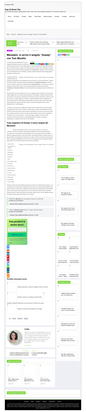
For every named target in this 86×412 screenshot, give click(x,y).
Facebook (26, 401)
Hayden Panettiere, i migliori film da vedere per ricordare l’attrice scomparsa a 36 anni (29, 380)
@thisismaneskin (19, 210)
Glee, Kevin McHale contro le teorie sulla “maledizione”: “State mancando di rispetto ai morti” (74, 262)
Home (9, 16)
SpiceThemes (47, 408)
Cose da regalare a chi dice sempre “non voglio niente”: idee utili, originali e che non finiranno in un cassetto (68, 179)
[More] (52, 64)
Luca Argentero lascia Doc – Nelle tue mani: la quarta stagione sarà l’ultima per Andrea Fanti (62, 275)
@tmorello (18, 199)
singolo (22, 50)
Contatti (24, 16)
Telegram (44, 401)
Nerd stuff (72, 16)
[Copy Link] (50, 64)
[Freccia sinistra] (76, 43)
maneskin (19, 50)
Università (10, 21)
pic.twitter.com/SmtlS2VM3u (16, 211)
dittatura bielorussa (41, 82)
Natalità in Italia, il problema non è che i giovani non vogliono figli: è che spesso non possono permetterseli (68, 294)
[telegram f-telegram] (68, 4)
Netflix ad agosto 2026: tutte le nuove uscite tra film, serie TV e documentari (61, 43)
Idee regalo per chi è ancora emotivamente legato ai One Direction (68, 209)
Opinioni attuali (48, 16)
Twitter (32, 401)
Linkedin (59, 401)
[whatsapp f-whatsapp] (79, 4)
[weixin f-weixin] (72, 4)
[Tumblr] (8, 269)
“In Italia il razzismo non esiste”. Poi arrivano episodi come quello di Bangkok (68, 309)
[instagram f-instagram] (64, 4)
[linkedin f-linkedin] (75, 4)
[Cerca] (9, 25)
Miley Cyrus (36, 69)
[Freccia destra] (79, 43)
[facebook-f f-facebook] (56, 4)
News (30, 16)
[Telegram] (37, 64)
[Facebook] (45, 64)
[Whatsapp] (35, 64)
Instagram (38, 401)
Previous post (26, 350)
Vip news (9, 50)
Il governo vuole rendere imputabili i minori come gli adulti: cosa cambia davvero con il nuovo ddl (68, 340)
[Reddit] (8, 251)
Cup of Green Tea (12, 9)
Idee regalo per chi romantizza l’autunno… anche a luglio (67, 194)
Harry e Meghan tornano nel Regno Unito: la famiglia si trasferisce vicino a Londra (13, 380)
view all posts (27, 345)
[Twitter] (49, 64)
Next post (34, 350)
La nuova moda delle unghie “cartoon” (39, 353)
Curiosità (56, 16)
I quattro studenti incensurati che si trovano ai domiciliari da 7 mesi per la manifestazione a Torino (19, 354)
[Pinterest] (43, 64)
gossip (16, 50)
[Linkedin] (39, 64)
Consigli (64, 16)
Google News (52, 401)
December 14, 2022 (33, 204)
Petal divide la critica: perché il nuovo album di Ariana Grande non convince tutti (74, 275)
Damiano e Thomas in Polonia (16, 88)
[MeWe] (47, 64)
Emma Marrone (36, 84)
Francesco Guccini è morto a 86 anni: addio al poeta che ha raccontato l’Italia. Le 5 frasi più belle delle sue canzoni (35, 43)
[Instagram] (8, 261)
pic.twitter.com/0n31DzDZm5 (16, 200)
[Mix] (8, 274)
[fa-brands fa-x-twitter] (60, 4)
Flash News (38, 16)
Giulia (28, 50)
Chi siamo (16, 16)
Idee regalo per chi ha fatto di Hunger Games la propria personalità (68, 224)
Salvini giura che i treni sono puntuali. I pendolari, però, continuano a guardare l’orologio (68, 325)
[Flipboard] (41, 64)
